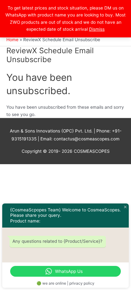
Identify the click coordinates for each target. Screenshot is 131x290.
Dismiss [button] (97, 29)
